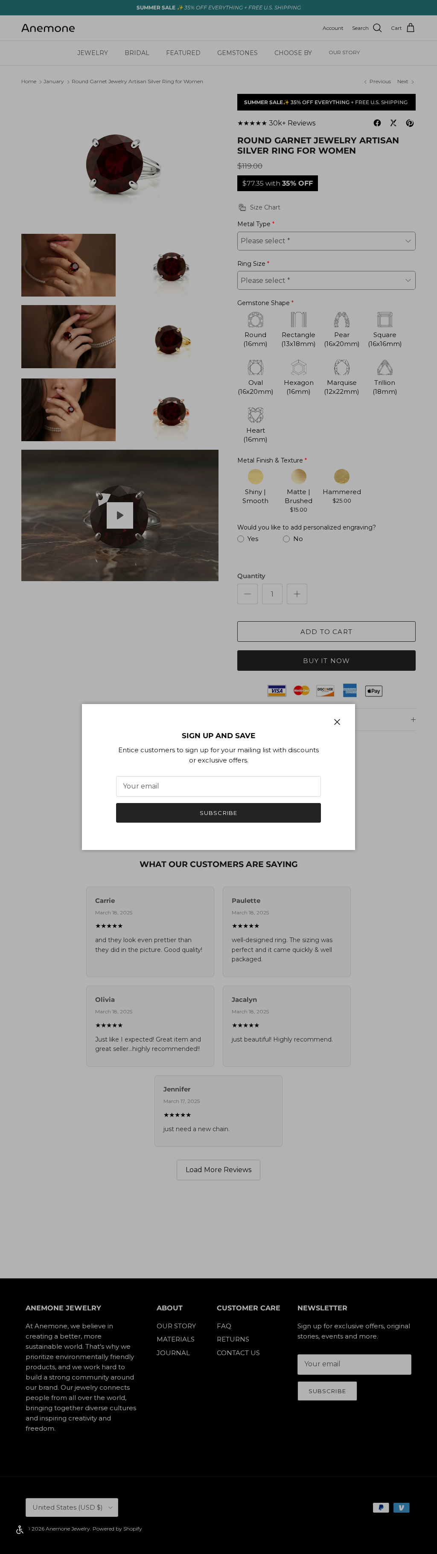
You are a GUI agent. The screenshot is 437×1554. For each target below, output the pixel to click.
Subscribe (218, 812)
